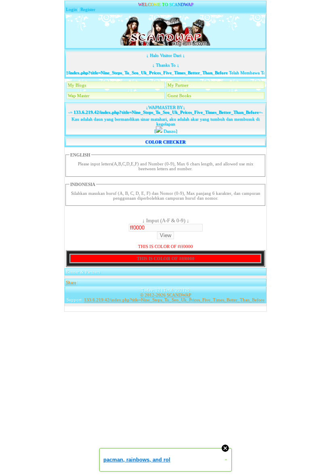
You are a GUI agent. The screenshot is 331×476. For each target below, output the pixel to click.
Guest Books (179, 95)
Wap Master (79, 95)
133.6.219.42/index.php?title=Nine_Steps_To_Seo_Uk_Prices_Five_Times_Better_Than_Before (130, 72)
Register (87, 9)
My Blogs (77, 85)
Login (71, 9)
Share (71, 282)
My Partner (178, 85)
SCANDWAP (179, 294)
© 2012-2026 (153, 294)
